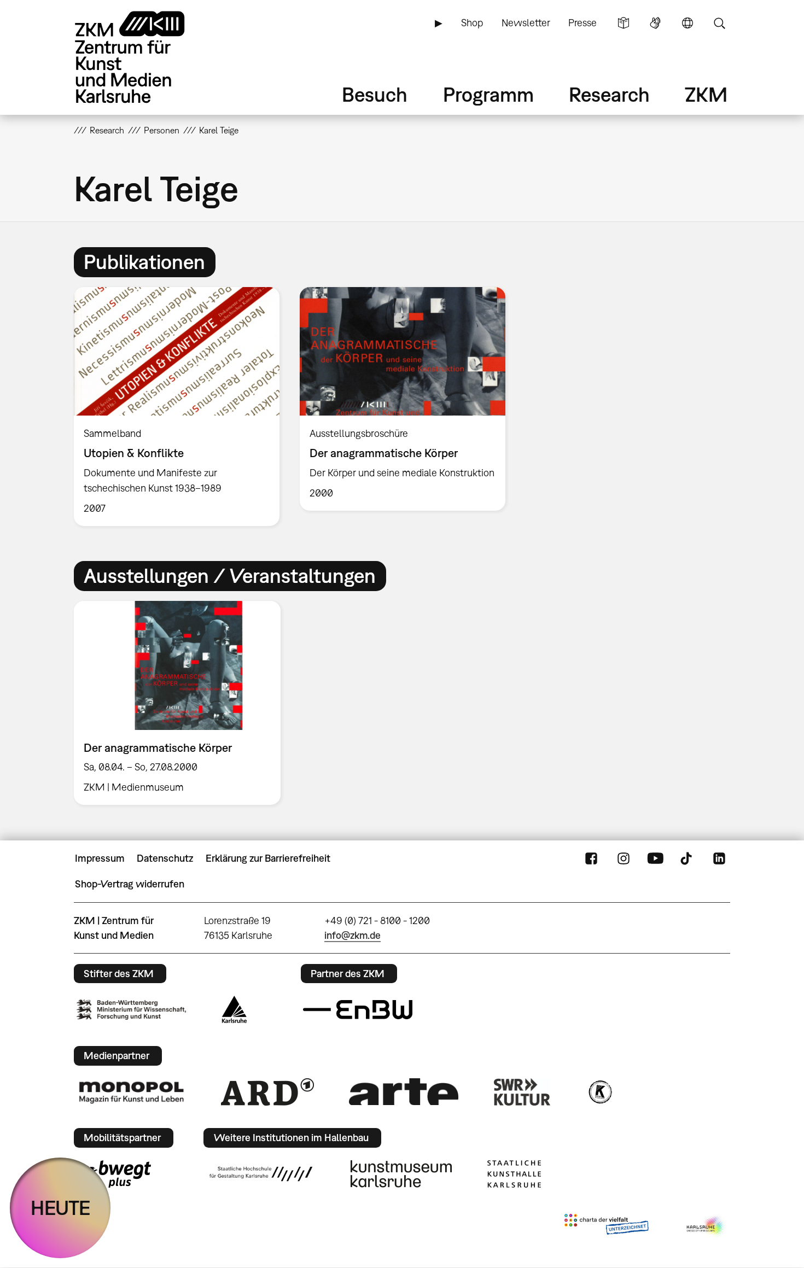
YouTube (655, 858)
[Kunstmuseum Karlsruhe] (401, 1174)
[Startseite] (145, 57)
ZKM (706, 94)
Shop (472, 22)
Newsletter (526, 22)
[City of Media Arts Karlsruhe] (706, 1226)
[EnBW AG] (357, 1010)
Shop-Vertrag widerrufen (129, 884)
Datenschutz (165, 858)
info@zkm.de (352, 935)
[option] (177, 406)
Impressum (100, 858)
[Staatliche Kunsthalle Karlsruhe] (514, 1174)
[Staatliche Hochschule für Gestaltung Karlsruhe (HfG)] (261, 1174)
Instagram (623, 858)
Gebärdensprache (655, 23)
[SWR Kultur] (522, 1092)
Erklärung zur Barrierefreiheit (268, 858)
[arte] (403, 1091)
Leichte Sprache (623, 23)
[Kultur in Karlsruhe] (599, 1092)
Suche (719, 23)
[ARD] (267, 1092)
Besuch (374, 94)
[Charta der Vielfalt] (606, 1226)
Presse (582, 22)
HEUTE (60, 1207)
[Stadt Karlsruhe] (234, 1009)
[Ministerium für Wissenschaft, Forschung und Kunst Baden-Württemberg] (131, 1010)
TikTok (687, 858)
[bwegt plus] (114, 1174)
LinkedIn (719, 858)
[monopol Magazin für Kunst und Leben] (131, 1092)
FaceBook (591, 858)
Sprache (687, 23)
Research (609, 94)
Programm (488, 94)
